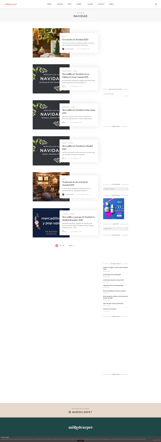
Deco (70, 4)
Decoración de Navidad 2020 (75, 39)
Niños (111, 4)
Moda (49, 4)
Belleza (60, 4)
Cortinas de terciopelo (109, 309)
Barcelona (65, 107)
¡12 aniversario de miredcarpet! (112, 274)
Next (71, 245)
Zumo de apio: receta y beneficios (113, 303)
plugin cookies (157, 440)
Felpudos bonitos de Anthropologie (113, 285)
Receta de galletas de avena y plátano (114, 291)
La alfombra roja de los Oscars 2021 (113, 280)
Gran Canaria (66, 71)
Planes (79, 4)
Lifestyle (101, 4)
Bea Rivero (70, 49)
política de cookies (124, 439)
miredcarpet (82, 412)
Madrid (64, 143)
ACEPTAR (80, 440)
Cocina (90, 4)
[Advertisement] (115, 57)
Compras (65, 214)
